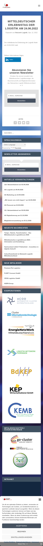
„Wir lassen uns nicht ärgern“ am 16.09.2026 (20, 200)
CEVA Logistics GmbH (12, 278)
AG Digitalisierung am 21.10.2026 (16, 215)
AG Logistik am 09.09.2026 (13, 189)
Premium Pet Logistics (12, 268)
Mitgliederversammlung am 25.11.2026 (17, 220)
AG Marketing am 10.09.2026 (14, 195)
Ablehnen (21, 531)
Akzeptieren (21, 526)
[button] (40, 499)
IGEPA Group (8, 283)
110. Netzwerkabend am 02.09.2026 (16, 184)
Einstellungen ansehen (21, 537)
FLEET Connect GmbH (12, 273)
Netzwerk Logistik (21, 32)
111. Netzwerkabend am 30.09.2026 (16, 210)
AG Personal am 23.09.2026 (14, 205)
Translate (18, 148)
